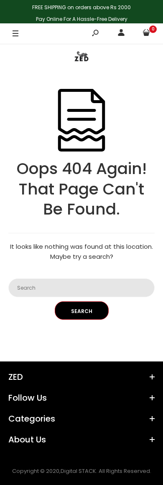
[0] (146, 34)
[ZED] (81, 58)
